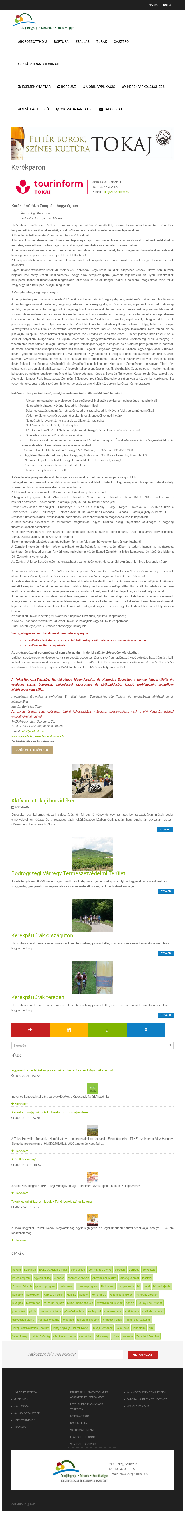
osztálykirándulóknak (110, 1303)
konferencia (99, 1294)
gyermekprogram (87, 1286)
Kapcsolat (113, 109)
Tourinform (139, 1328)
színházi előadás (48, 1319)
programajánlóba (50, 1311)
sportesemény (113, 1311)
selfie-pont (94, 1311)
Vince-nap (102, 1336)
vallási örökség (40, 1336)
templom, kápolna (88, 1319)
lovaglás (17, 1303)
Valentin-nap (20, 1336)
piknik (32, 1311)
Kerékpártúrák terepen (37, 997)
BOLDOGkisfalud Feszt (53, 1269)
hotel (147, 1286)
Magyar (154, 5)
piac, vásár (19, 1311)
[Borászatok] (107, 1030)
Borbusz (68, 87)
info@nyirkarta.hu (32, 731)
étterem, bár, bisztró (104, 1278)
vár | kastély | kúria (64, 1336)
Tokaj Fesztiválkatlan (138, 1319)
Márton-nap (33, 1303)
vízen (115, 1336)
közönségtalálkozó (121, 1294)
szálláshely (132, 1311)
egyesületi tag (42, 1278)
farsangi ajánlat (129, 1278)
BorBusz (134, 1269)
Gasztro (121, 42)
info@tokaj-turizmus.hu (134, 1474)
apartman (30, 1269)
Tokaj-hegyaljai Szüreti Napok (71, 1328)
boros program (21, 1278)
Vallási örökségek (27, 1413)
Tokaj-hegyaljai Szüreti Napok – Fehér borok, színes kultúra (51, 1201)
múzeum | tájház (54, 1303)
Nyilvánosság (79, 1416)
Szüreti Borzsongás (24, 1159)
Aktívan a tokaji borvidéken (43, 801)
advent (16, 1269)
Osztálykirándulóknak (38, 64)
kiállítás (71, 1294)
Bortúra (61, 42)
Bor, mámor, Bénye (99, 1269)
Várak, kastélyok (25, 1392)
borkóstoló (149, 1269)
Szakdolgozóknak (83, 1444)
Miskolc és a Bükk (138, 1406)
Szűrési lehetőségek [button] (32, 750)
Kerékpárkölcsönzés (145, 87)
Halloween (107, 1286)
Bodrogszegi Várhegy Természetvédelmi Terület (68, 873)
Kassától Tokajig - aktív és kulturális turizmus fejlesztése (49, 1112)
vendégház (86, 1336)
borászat (120, 1269)
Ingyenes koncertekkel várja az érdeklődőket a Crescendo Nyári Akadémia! (62, 1070)
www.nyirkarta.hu (22, 736)
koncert (83, 1294)
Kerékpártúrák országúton (42, 935)
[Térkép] (146, 1030)
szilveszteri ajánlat (23, 1319)
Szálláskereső (35, 109)
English (167, 5)
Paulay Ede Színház (150, 1303)
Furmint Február (22, 1286)
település (68, 1319)
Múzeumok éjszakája (80, 1303)
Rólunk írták (79, 1423)
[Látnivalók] (30, 1030)
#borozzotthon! (32, 42)
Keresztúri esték (53, 1294)
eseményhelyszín (78, 1278)
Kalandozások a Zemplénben (146, 1392)
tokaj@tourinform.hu (116, 192)
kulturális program (147, 1294)
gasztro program (45, 1286)
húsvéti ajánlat (162, 1286)
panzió (130, 1303)
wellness (127, 1336)
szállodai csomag (153, 1311)
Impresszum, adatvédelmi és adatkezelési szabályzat (89, 1395)
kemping (17, 1294)
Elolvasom (21, 1103)
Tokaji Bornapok (103, 1328)
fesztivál (147, 1278)
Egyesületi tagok (82, 1437)
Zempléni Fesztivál (148, 1336)
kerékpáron (33, 1294)
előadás (59, 1278)
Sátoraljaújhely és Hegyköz (147, 1399)
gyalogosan (66, 1286)
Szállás (82, 42)
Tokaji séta (122, 1328)
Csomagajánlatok (76, 109)
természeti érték (112, 1319)
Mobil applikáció (100, 87)
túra (151, 1328)
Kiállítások (21, 1406)
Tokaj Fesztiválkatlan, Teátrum (30, 1328)
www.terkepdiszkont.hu (50, 736)
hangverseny (126, 1286)
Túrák (101, 42)
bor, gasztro (78, 1269)
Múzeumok (21, 1399)
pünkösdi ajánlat (74, 1311)
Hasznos (20, 1427)
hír (138, 1286)
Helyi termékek (24, 1420)
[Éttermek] (69, 1030)
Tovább (165, 829)
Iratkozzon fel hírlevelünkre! (51, 1354)
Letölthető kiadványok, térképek (87, 1407)
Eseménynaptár (36, 87)
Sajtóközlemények (83, 1430)
